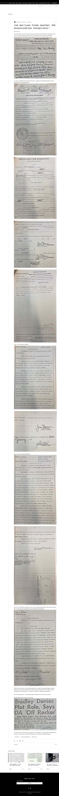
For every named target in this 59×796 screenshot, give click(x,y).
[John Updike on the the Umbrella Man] (16, 757)
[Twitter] (54, 3)
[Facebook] (52, 3)
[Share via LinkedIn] (20, 740)
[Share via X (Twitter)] (17, 740)
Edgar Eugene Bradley (25, 736)
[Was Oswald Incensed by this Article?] (35, 757)
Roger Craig (34, 736)
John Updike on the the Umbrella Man (15, 765)
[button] (56, 3)
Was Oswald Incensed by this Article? (34, 765)
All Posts (10, 14)
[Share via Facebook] (14, 740)
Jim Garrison (17, 736)
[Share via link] (23, 740)
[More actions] (56, 22)
